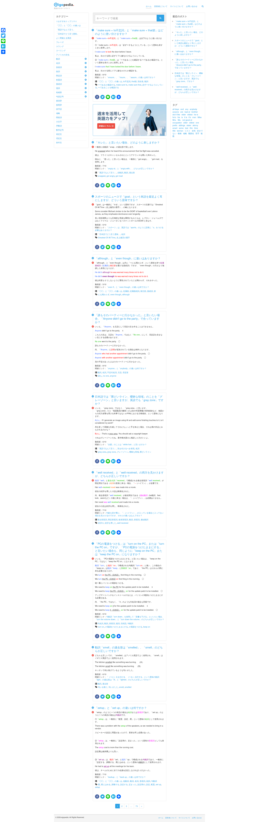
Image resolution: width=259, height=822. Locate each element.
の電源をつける (135, 626)
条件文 (59, 142)
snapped (101, 176)
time (196, 128)
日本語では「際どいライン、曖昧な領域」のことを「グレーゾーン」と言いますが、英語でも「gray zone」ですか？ (129, 399)
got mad (119, 176)
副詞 (58, 71)
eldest (189, 114)
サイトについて (176, 6)
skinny (195, 125)
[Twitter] (3, 35)
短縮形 (59, 92)
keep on (146, 626)
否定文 (59, 138)
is (182, 117)
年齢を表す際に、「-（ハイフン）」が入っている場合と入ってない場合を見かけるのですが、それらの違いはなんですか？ (129, 514)
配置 (153, 784)
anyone (113, 375)
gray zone (111, 451)
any (186, 109)
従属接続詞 (134, 291)
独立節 (143, 291)
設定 (148, 784)
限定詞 (59, 75)
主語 (120, 372)
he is (196, 114)
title (174, 130)
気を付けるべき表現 (125, 448)
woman (180, 130)
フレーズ (60, 42)
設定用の (141, 784)
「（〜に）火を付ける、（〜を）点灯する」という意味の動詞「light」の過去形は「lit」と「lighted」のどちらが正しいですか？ (127, 678)
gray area (102, 451)
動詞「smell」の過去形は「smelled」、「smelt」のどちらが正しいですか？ (129, 649)
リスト (187, 130)
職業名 (191, 133)
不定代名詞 (112, 372)
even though (115, 294)
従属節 (126, 291)
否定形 (125, 372)
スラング (60, 46)
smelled (128, 687)
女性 (194, 130)
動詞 (58, 58)
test (186, 128)
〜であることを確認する (108, 87)
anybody (193, 109)
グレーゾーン (122, 451)
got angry (111, 176)
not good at (187, 120)
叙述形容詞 (123, 519)
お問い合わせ (191, 6)
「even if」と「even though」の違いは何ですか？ (127, 287)
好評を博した (110, 523)
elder (184, 114)
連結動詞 (144, 519)
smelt (121, 687)
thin (191, 128)
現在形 (140, 81)
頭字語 (59, 109)
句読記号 (60, 96)
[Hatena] (3, 46)
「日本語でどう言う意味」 (67, 33)
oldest (191, 122)
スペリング (61, 50)
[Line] (3, 41)
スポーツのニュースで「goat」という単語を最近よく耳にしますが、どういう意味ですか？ (128, 198)
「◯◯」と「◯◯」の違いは (68, 25)
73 (137, 806)
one (197, 122)
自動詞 (120, 172)
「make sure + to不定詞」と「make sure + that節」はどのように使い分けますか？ (129, 32)
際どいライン (145, 451)
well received (122, 523)
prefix (175, 125)
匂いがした (113, 687)
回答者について (160, 6)
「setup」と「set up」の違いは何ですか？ (121, 708)
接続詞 (59, 84)
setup (97, 787)
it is (185, 117)
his (179, 117)
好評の (101, 523)
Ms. (179, 120)
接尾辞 (59, 104)
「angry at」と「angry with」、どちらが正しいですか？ (130, 168)
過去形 (132, 172)
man (194, 117)
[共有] (118, 97)
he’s (174, 117)
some (181, 128)
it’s (190, 117)
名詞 (58, 63)
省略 (58, 113)
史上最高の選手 (123, 237)
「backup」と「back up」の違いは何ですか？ (126, 777)
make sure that (134, 84)
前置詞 (59, 79)
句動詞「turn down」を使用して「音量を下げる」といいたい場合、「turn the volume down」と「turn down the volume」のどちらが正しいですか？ (129, 618)
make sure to (121, 84)
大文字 (59, 121)
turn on (101, 626)
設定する (124, 784)
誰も (100, 375)
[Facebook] (3, 30)
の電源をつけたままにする (116, 626)
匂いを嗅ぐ (103, 687)
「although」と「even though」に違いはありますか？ (128, 258)
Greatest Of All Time (106, 237)
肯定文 (59, 134)
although (126, 294)
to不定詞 (126, 81)
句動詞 (130, 623)
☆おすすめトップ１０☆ (66, 21)
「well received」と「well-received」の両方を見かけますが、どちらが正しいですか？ (129, 474)
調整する (115, 784)
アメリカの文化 (62, 54)
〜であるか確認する (106, 84)
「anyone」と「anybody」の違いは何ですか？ (126, 368)
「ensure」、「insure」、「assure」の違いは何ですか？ (130, 77)
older (185, 122)
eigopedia (64, 6)
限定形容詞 (112, 519)
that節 (134, 81)
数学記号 (60, 130)
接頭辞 (59, 100)
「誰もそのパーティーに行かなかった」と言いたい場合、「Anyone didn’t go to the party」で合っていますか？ (127, 318)
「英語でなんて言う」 (65, 29)
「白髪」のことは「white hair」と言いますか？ (126, 444)
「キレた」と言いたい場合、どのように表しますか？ (127, 142)
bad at (187, 111)
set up (158, 784)
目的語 (123, 623)
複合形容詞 (102, 519)
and (182, 109)
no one (106, 375)
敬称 (180, 133)
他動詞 (126, 781)
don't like (176, 114)
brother (195, 111)
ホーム (148, 6)
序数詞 (59, 125)
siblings (182, 125)
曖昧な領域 (134, 451)
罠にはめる (105, 784)
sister (189, 125)
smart (175, 128)
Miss (200, 117)
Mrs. (174, 120)
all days (176, 109)
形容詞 (59, 67)
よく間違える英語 (63, 38)
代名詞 (100, 623)
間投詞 (59, 117)
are (181, 111)
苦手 (197, 133)
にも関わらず (103, 294)
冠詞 (58, 88)
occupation (177, 122)
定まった (132, 784)
